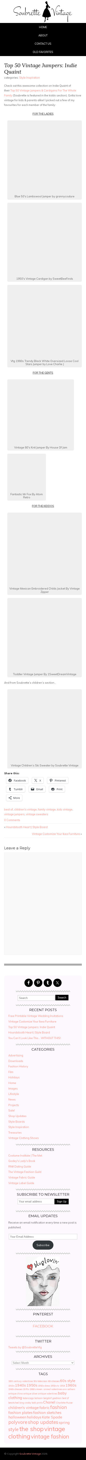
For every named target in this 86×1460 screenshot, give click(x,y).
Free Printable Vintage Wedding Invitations (35, 1016)
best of (8, 809)
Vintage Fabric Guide (21, 1177)
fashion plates (20, 1412)
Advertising (15, 1055)
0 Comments (12, 820)
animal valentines (53, 1389)
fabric (44, 1407)
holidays (34, 1417)
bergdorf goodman (52, 1398)
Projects (13, 1105)
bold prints (37, 1402)
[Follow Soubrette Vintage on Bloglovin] (43, 1305)
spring (64, 1422)
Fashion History (18, 1066)
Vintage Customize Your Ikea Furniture (56, 833)
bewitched (13, 1402)
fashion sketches (47, 1412)
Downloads (15, 1061)
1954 (62, 1385)
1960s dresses (15, 1389)
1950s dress (44, 1385)
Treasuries (15, 1132)
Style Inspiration (29, 77)
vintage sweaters (37, 814)
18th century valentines (20, 1381)
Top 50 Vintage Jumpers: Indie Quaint (40, 68)
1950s (32, 1385)
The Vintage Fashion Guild (24, 1172)
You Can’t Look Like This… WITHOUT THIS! (34, 1038)
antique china (15, 1393)
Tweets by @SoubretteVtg (25, 1347)
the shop (31, 1428)
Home (43, 27)
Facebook (43, 1326)
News (12, 1099)
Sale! (11, 1110)
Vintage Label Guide (21, 1183)
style (13, 1429)
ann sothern (69, 1389)
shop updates (43, 1422)
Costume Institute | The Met (25, 1155)
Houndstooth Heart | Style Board (27, 827)
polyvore (17, 1422)
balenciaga (28, 1398)
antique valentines (47, 1393)
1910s (11, 1385)
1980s (33, 1389)
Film (10, 1072)
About (43, 35)
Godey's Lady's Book (21, 1161)
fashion (58, 1407)
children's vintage (25, 809)
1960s (71, 1385)
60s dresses (53, 1381)
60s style (67, 1380)
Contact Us (43, 43)
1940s (20, 1385)
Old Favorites (43, 52)
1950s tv (55, 1385)
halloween (17, 1417)
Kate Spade (52, 1417)
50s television (40, 1381)
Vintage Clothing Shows (23, 1138)
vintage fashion (50, 1436)
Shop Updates (17, 1116)
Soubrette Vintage (30, 1453)
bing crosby (25, 1402)
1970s (26, 1389)
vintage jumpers (14, 814)
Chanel (49, 1402)
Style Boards (16, 1121)
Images (13, 1088)
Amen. (39, 1389)
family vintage (47, 809)
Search (62, 997)
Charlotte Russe (64, 1402)
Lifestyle (13, 1094)
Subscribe (43, 1245)
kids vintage (64, 809)
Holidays (14, 1077)
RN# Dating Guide (19, 1166)
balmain (38, 1398)
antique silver (30, 1393)
